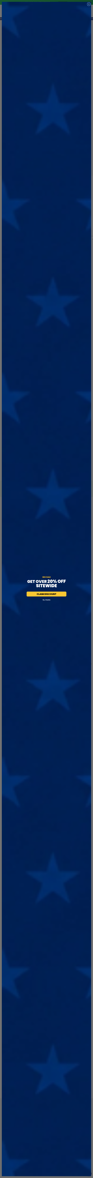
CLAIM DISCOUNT (46, 594)
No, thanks (46, 600)
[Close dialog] (88, 4)
